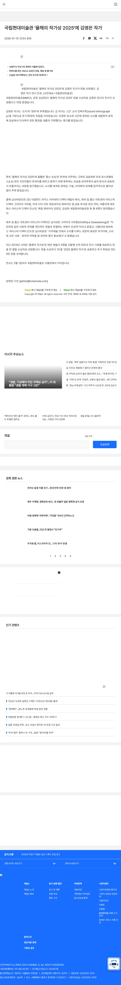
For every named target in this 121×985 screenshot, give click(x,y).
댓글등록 (104, 444)
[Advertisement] (60, 820)
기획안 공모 (29, 948)
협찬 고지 (53, 898)
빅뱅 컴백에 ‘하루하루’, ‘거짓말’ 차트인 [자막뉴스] (50, 515)
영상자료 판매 (30, 942)
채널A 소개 (29, 889)
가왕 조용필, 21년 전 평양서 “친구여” (44, 529)
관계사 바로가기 (72, 863)
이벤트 (102, 905)
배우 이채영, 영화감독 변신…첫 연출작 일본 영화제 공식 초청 (55, 501)
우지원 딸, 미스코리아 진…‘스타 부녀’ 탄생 (47, 543)
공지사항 (9, 854)
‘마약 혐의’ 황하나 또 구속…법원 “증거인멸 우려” (31, 732)
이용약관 (78, 889)
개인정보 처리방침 (82, 894)
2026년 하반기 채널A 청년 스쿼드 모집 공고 (40, 854)
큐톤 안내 (53, 894)
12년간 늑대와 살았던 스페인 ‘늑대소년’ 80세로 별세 (32, 701)
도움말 (102, 909)
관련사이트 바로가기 (13, 863)
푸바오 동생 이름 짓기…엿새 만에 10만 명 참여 (49, 488)
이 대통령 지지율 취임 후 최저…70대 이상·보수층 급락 (29, 693)
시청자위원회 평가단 (108, 889)
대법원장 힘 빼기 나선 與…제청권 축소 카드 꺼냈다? (32, 717)
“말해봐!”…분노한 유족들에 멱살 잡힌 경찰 (28, 709)
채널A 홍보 (29, 894)
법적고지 (28, 937)
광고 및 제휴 (54, 889)
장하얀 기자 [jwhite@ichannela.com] (27, 281)
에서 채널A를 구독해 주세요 (41, 290)
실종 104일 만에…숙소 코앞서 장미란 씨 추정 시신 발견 (34, 724)
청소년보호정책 (81, 898)
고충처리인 (104, 900)
